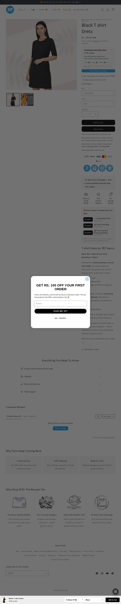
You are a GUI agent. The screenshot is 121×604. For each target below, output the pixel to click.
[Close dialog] (87, 279)
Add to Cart (112, 600)
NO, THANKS (60, 318)
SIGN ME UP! (60, 311)
